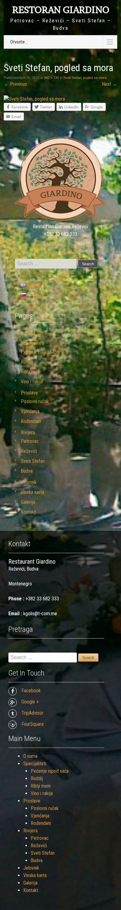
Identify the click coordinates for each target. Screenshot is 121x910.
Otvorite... (19, 42)
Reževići (29, 451)
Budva (27, 471)
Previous (15, 84)
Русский (35, 295)
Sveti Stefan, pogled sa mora (84, 78)
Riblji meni (31, 372)
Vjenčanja (30, 411)
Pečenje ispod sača (40, 352)
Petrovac (30, 441)
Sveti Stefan (33, 461)
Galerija (28, 502)
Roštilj (27, 362)
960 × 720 (51, 78)
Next (109, 84)
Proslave (29, 393)
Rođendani (31, 421)
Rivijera (28, 432)
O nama (28, 333)
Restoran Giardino (60, 9)
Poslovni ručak (35, 401)
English (33, 285)
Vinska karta (32, 492)
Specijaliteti (32, 343)
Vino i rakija (32, 381)
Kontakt (28, 512)
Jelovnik (29, 482)
